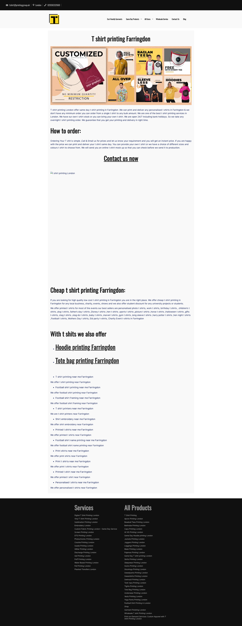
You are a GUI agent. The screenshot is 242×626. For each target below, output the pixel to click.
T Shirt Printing (130, 515)
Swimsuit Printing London (134, 580)
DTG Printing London (83, 536)
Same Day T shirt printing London (138, 556)
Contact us (175, 19)
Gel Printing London (82, 556)
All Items (147, 19)
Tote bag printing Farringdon (87, 360)
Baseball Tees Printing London (136, 522)
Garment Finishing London (135, 610)
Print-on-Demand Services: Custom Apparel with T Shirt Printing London (145, 618)
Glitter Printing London (83, 549)
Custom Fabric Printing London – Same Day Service (95, 529)
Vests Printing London (133, 596)
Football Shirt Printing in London (137, 603)
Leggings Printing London (135, 546)
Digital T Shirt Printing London (86, 515)
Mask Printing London (133, 549)
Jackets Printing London (134, 539)
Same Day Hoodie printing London (138, 536)
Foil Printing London (82, 566)
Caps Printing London (133, 529)
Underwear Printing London (135, 593)
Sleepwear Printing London (135, 563)
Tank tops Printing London (135, 583)
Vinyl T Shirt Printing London (86, 519)
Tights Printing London (133, 586)
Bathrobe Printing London (134, 526)
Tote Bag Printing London (134, 590)
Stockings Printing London (135, 569)
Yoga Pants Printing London (135, 600)
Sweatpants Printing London (136, 573)
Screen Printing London (84, 532)
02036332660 (53, 5)
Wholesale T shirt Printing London (138, 613)
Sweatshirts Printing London (135, 576)
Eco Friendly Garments (114, 19)
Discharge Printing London (85, 552)
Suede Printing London (83, 546)
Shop (126, 606)
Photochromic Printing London (86, 539)
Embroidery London (82, 526)
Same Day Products (132, 19)
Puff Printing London (82, 559)
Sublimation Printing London (86, 522)
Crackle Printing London (84, 542)
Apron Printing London (133, 519)
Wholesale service (162, 19)
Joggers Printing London (134, 542)
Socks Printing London (133, 566)
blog (184, 19)
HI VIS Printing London (133, 532)
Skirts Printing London (133, 559)
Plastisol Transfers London (85, 569)
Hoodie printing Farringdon (85, 346)
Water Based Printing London (86, 563)
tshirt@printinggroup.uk (19, 5)
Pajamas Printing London (134, 552)
